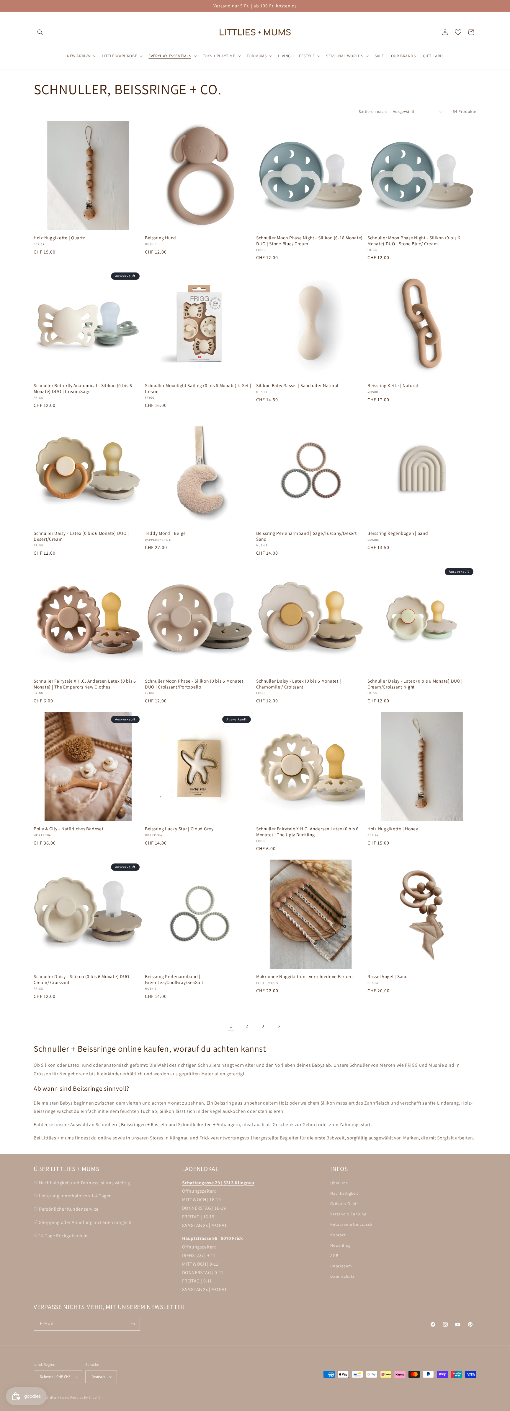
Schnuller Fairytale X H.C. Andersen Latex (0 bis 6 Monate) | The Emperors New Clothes (85, 683)
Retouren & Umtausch (351, 1224)
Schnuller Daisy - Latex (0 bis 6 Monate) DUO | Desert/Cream (81, 536)
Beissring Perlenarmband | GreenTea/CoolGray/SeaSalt (174, 979)
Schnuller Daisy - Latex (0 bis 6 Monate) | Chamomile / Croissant (298, 683)
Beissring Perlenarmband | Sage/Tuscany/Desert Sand (306, 536)
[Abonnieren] (133, 1324)
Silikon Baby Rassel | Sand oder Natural (297, 385)
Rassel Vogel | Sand (387, 976)
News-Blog (340, 1245)
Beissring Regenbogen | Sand (397, 533)
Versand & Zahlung (348, 1214)
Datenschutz (342, 1276)
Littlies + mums (58, 1397)
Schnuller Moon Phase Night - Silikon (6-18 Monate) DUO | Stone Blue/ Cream (309, 240)
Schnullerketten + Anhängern (209, 1124)
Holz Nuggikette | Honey (392, 829)
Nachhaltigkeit (344, 1193)
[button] (40, 32)
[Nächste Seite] (278, 1026)
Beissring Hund (160, 238)
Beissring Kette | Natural (392, 385)
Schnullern (107, 1124)
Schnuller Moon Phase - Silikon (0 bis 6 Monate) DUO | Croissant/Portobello (194, 683)
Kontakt (338, 1235)
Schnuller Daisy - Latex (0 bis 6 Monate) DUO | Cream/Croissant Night (415, 683)
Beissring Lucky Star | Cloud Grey (179, 829)
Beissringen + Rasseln (144, 1124)
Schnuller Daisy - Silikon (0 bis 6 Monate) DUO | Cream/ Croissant (83, 979)
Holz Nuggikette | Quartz (59, 238)
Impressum (341, 1266)
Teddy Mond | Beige (165, 533)
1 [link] (231, 1026)
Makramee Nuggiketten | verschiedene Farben (304, 976)
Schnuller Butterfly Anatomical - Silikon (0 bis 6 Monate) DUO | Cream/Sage (83, 388)
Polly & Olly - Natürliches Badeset (68, 829)
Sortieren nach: (373, 111)
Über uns (339, 1183)
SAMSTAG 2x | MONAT (204, 1225)
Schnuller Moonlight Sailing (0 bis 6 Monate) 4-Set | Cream (198, 388)
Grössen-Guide (344, 1203)
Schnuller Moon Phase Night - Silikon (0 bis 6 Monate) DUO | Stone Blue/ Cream (413, 240)
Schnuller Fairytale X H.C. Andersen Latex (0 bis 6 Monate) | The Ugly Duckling (307, 831)
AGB (334, 1255)
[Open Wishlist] (458, 32)
